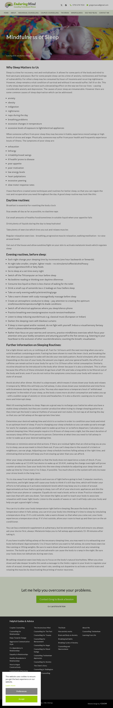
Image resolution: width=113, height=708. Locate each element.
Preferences (21, 691)
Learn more (10, 685)
